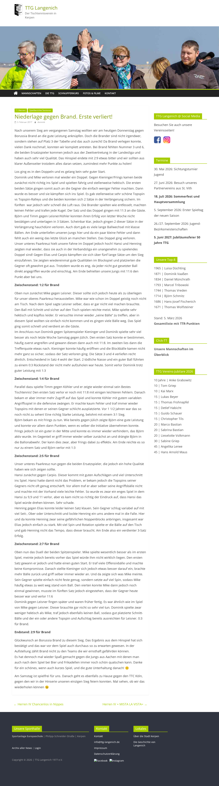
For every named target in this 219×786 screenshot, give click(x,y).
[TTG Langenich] (16, 93)
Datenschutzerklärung (107, 753)
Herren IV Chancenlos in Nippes (38, 704)
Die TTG (49, 93)
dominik (41, 122)
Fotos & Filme (92, 93)
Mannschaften (31, 93)
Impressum (100, 748)
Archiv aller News (22, 748)
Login (38, 748)
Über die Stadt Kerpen (146, 736)
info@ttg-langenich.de (107, 742)
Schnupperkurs (68, 93)
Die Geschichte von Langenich (144, 743)
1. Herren (20, 110)
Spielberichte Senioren (40, 110)
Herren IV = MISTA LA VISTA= (124, 704)
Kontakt (110, 93)
